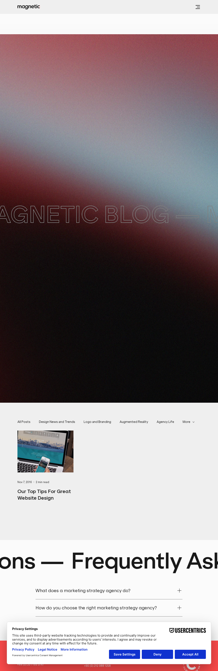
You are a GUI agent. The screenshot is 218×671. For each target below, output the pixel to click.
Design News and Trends (57, 422)
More (186, 422)
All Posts (23, 422)
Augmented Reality (134, 422)
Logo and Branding (97, 422)
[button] (198, 7)
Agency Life (165, 422)
